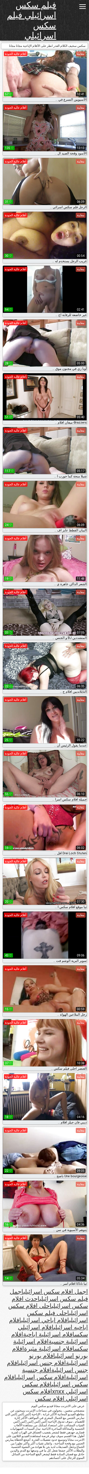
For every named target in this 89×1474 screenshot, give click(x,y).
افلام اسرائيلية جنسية (49, 1338)
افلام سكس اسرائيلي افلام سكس (55, 1395)
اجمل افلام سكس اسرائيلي (55, 1291)
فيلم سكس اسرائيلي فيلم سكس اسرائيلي (31, 20)
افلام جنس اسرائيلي (42, 1362)
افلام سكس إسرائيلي (41, 1377)
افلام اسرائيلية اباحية (48, 1334)
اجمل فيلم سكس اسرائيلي (49, 1295)
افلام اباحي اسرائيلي (45, 1320)
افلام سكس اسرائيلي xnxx (55, 1388)
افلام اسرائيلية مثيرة (49, 1348)
